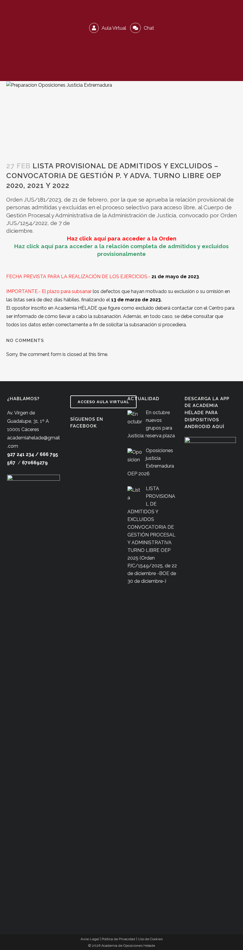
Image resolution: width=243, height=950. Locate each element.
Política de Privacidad (118, 939)
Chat (148, 28)
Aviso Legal (90, 939)
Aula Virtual (113, 28)
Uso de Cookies (150, 939)
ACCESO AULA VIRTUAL (103, 402)
